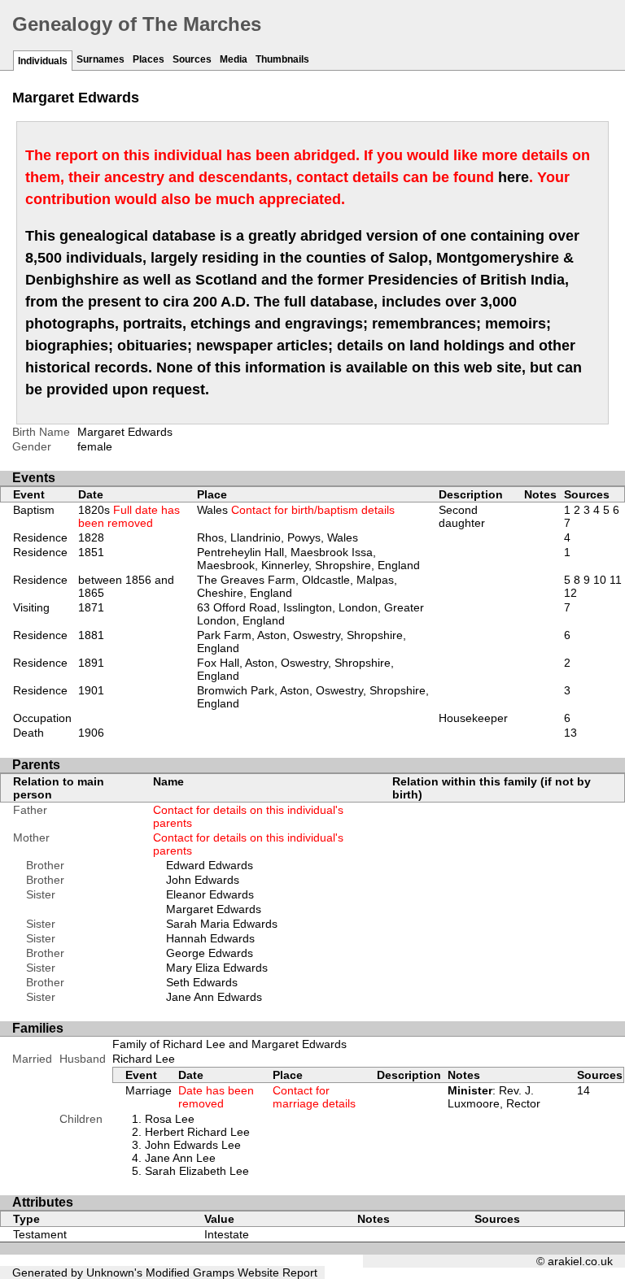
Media (233, 59)
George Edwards (209, 952)
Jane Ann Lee (180, 1157)
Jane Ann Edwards (214, 996)
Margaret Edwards (213, 909)
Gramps (213, 1272)
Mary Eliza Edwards (217, 967)
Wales (296, 509)
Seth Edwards (202, 982)
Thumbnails (282, 59)
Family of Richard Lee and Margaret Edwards (229, 1044)
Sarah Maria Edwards (222, 923)
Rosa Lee (169, 1118)
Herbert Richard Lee (197, 1131)
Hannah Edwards (210, 938)
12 (570, 592)
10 (599, 579)
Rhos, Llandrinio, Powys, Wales (277, 537)
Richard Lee (143, 1058)
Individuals (43, 61)
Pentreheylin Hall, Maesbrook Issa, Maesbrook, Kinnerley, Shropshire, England (308, 559)
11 (616, 579)
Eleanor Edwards (210, 894)
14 (583, 1090)
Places (148, 59)
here (513, 177)
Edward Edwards (209, 865)
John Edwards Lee (193, 1144)
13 (570, 732)
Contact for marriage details (314, 1097)
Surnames (100, 59)
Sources (192, 59)
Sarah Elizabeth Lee (197, 1170)
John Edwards (202, 879)
